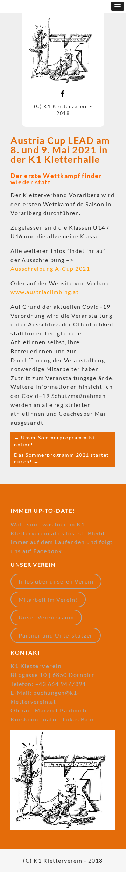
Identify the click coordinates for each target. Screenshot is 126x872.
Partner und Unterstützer (56, 635)
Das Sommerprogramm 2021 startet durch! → (61, 458)
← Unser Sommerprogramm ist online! (54, 440)
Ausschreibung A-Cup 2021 (50, 268)
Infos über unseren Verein (56, 581)
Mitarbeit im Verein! (48, 599)
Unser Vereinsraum (46, 617)
